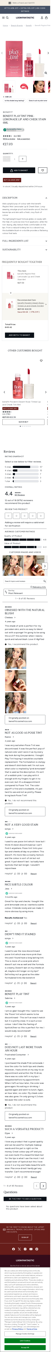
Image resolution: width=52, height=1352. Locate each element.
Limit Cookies (25, 1341)
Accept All (25, 1347)
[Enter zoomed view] (45, 73)
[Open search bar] (7, 17)
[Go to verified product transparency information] (14, 130)
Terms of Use (32, 1329)
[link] (42, 17)
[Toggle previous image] (2, 53)
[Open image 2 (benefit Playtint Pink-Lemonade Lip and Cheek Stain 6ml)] (24, 87)
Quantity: (8, 154)
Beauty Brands (17, 25)
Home (5, 25)
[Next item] (46, 392)
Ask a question (23, 139)
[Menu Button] (2, 17)
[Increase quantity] (22, 159)
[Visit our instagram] (25, 1249)
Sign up (25, 1237)
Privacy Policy (17, 1329)
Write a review (9, 139)
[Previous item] (4, 392)
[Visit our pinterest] (37, 1249)
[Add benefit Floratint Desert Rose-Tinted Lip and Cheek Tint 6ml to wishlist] (41, 360)
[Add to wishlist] (42, 170)
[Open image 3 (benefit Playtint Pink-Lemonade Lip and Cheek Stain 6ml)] (39, 87)
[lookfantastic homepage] (25, 17)
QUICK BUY (23, 422)
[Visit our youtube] (31, 1249)
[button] (25, 130)
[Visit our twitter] (19, 1249)
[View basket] (46, 17)
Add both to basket (19, 335)
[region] (25, 1309)
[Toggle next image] (48, 53)
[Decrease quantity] (6, 159)
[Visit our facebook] (13, 1249)
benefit (29, 25)
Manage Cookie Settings (25, 1334)
